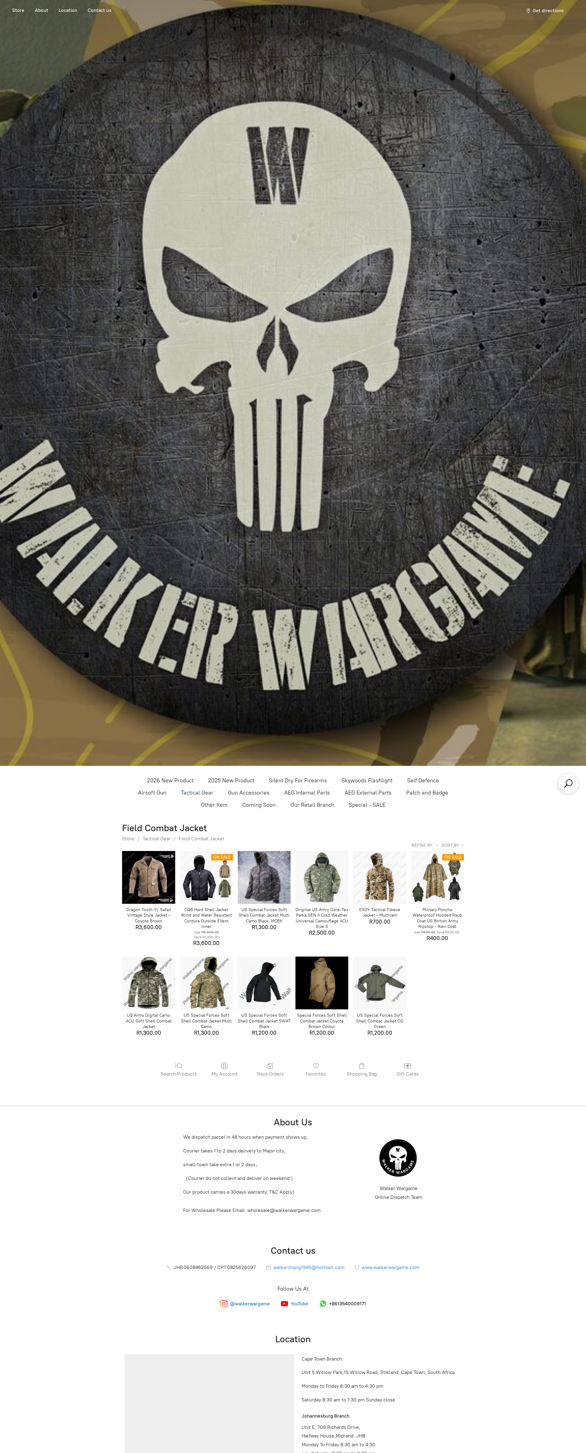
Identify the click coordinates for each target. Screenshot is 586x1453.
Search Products (179, 1074)
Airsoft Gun (152, 792)
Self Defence (423, 780)
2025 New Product (231, 780)
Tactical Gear (197, 792)
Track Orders (270, 1074)
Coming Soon (259, 805)
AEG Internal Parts (307, 792)
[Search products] (568, 783)
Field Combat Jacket (201, 839)
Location (68, 10)
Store (18, 10)
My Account (224, 1074)
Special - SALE (367, 805)
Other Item (214, 805)
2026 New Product (170, 780)
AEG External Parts (368, 792)
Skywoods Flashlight (367, 780)
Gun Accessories (248, 792)
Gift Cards (407, 1074)
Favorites (316, 1074)
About (41, 10)
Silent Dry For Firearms (298, 780)
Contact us (99, 10)
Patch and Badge (427, 792)
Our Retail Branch (312, 805)
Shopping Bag (362, 1074)
